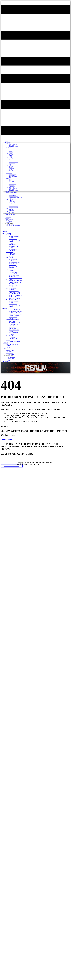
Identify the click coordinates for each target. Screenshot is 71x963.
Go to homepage (11, 466)
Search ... (6, 435)
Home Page (7, 439)
